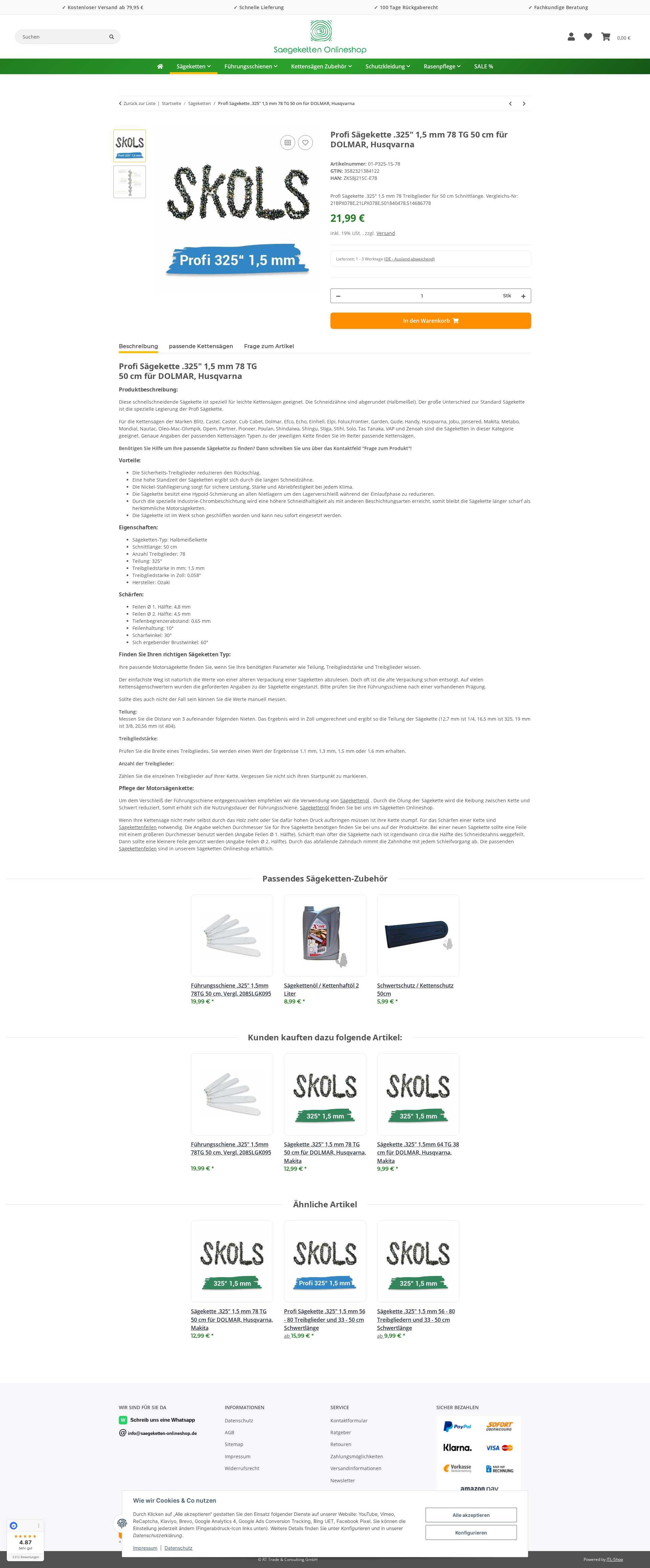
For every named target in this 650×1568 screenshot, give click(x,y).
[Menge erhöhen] (523, 296)
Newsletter (342, 1480)
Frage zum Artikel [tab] (269, 346)
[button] (571, 36)
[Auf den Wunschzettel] (305, 142)
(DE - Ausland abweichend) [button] (409, 259)
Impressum (145, 1548)
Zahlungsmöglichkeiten (356, 1456)
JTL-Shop (615, 1559)
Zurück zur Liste (139, 103)
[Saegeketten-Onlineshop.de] (160, 66)
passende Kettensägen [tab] (201, 346)
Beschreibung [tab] (138, 346)
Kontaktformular (349, 1420)
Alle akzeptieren (471, 1515)
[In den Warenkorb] (124, 126)
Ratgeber (340, 1432)
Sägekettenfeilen (138, 827)
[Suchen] (111, 37)
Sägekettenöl (354, 800)
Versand (385, 233)
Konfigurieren (471, 1532)
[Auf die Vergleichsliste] (287, 142)
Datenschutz (179, 1548)
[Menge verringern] (338, 296)
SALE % (483, 66)
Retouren (340, 1444)
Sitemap (234, 1444)
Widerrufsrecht (242, 1468)
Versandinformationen (356, 1468)
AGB (229, 1432)
